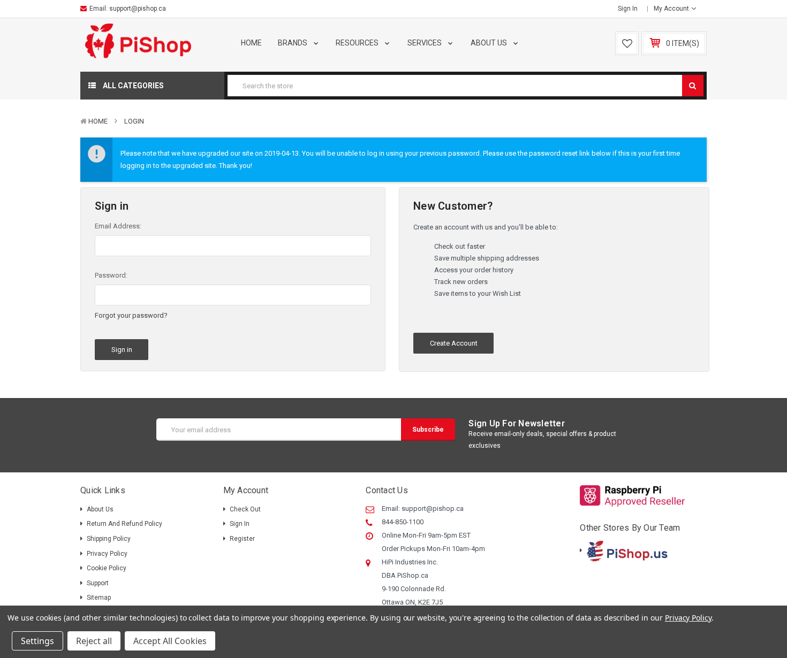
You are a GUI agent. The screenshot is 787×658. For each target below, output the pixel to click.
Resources (358, 43)
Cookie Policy (106, 568)
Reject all (94, 641)
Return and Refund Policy (124, 523)
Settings (37, 641)
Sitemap (99, 597)
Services (425, 43)
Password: (111, 275)
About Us (490, 43)
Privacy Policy (107, 553)
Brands (293, 43)
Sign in (628, 8)
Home (251, 43)
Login (134, 121)
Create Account (454, 343)
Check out (245, 509)
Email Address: (118, 226)
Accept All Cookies (170, 641)
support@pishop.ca (137, 8)
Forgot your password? (131, 315)
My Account (672, 8)
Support (98, 583)
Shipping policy (109, 538)
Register (242, 538)
